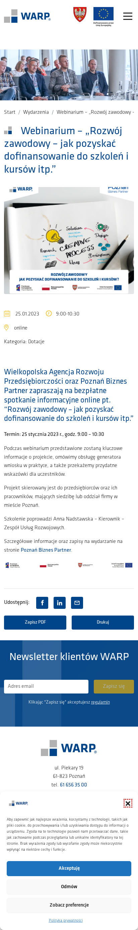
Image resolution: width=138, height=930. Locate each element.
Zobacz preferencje (69, 905)
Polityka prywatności (66, 921)
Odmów (69, 887)
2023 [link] (53, 434)
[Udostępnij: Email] (77, 603)
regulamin (100, 702)
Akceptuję (69, 868)
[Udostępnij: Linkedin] (60, 603)
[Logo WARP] (27, 16)
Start (9, 112)
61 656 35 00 (73, 785)
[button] (128, 803)
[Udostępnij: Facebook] (42, 603)
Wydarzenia (36, 112)
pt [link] (105, 400)
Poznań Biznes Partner (46, 550)
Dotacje (36, 342)
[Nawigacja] (128, 16)
